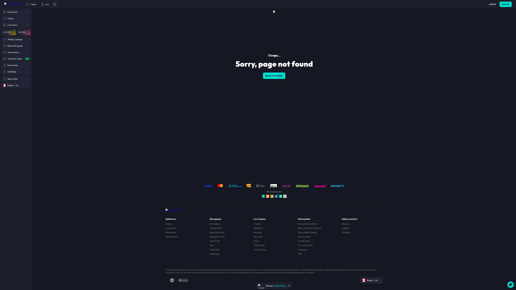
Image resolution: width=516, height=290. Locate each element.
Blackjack (258, 228)
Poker (256, 241)
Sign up (506, 4)
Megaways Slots (217, 236)
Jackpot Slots (216, 228)
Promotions (171, 232)
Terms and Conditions (308, 223)
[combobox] (371, 280)
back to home (274, 75)
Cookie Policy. (279, 285)
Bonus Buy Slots (217, 232)
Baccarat (258, 236)
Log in (492, 4)
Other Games (260, 249)
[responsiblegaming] (183, 280)
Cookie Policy (304, 241)
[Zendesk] (510, 284)
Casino (169, 223)
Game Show (259, 245)
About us (346, 223)
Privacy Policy (304, 236)
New (212, 245)
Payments (302, 249)
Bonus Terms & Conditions (309, 228)
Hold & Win (215, 249)
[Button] (55, 4)
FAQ (300, 254)
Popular (257, 223)
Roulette (258, 232)
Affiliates (346, 232)
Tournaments (172, 236)
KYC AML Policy (305, 245)
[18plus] (172, 280)
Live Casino (171, 228)
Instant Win (215, 241)
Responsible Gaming (307, 232)
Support (345, 228)
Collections (215, 254)
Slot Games (215, 223)
